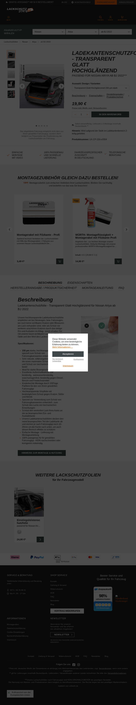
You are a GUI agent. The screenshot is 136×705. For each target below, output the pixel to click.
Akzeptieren (68, 354)
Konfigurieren (79, 359)
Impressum (68, 366)
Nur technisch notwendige (57, 360)
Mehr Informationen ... (62, 347)
